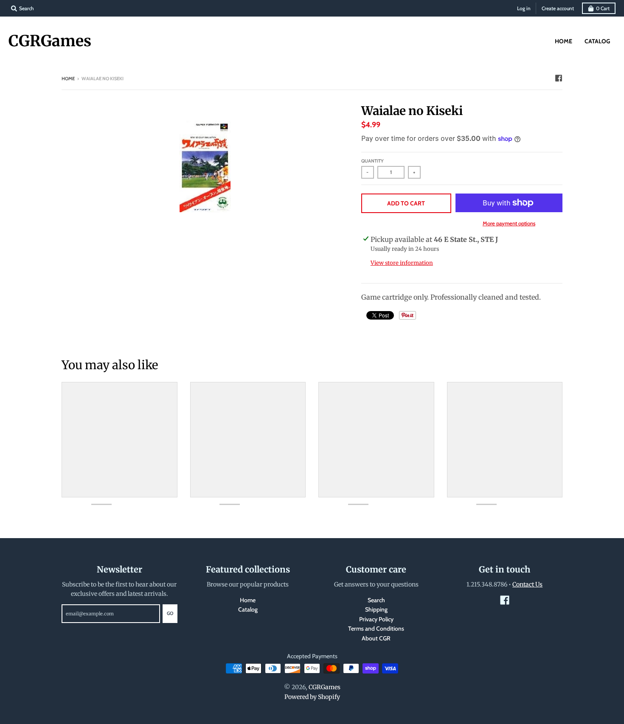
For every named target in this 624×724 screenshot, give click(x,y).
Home (68, 78)
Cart (603, 8)
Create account (558, 8)
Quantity (372, 161)
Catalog (248, 609)
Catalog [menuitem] (597, 41)
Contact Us (527, 584)
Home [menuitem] (563, 41)
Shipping (376, 609)
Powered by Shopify (312, 697)
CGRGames (49, 41)
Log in (524, 8)
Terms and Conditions (376, 628)
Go (170, 613)
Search (376, 600)
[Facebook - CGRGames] (558, 78)
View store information (402, 263)
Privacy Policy (376, 619)
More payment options (509, 223)
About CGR (376, 638)
